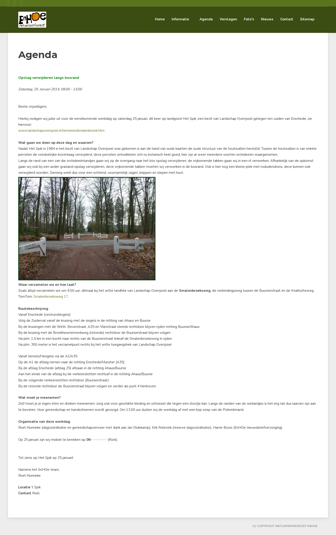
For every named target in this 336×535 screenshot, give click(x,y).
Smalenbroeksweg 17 (51, 296)
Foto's (249, 19)
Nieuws (267, 19)
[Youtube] (18, 3)
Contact (286, 19)
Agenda (206, 19)
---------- (100, 439)
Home (160, 19)
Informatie (180, 19)
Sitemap (307, 19)
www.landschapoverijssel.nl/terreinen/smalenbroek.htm (61, 130)
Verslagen (228, 19)
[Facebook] (11, 3)
